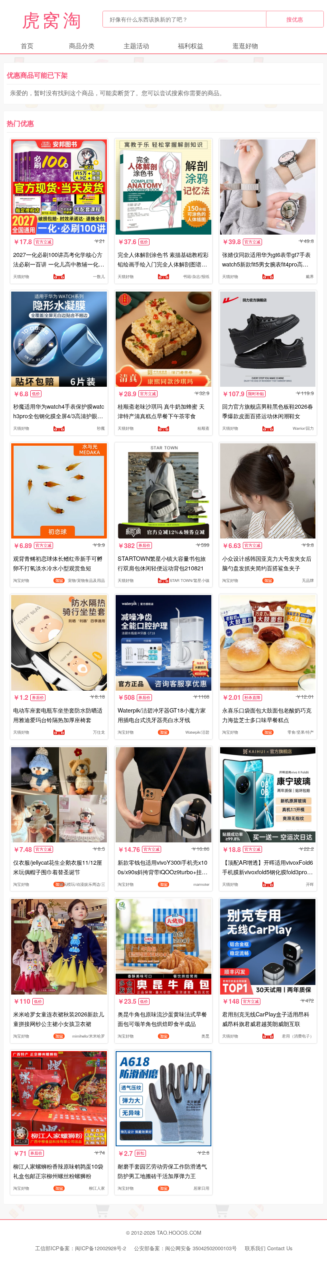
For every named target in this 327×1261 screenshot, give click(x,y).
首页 (27, 45)
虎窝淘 (52, 19)
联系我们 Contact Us (268, 1248)
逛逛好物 (245, 45)
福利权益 (190, 45)
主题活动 (136, 45)
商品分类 (82, 45)
